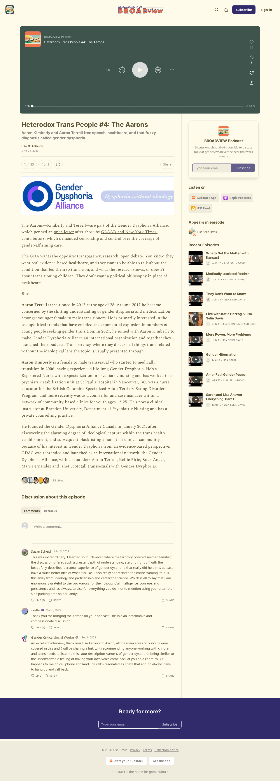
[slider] (138, 106)
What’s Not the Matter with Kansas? (227, 255)
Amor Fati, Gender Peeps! (226, 374)
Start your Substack (129, 761)
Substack (118, 772)
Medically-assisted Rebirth (227, 274)
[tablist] (40, 511)
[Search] (216, 9)
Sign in (266, 9)
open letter (64, 232)
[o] (195, 258)
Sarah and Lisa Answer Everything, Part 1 (224, 397)
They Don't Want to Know (226, 294)
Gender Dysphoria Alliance (142, 225)
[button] (107, 69)
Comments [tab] (32, 511)
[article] (223, 258)
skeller (36, 610)
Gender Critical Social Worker (53, 637)
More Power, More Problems (228, 334)
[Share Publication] (226, 9)
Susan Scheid (41, 551)
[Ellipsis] (172, 551)
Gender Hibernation (221, 354)
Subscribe (244, 9)
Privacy (135, 750)
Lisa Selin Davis (32, 146)
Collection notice (166, 750)
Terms (147, 750)
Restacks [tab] (50, 511)
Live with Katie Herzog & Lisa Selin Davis (229, 316)
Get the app (161, 761)
